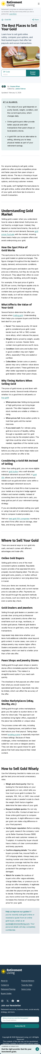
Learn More (13, 14)
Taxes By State (26, 985)
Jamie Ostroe (20, 89)
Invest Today (32, 73)
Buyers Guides (6, 993)
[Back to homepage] (2, 20)
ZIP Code (6, 72)
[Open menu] (38, 3)
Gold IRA (8, 20)
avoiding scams (14, 734)
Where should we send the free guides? (15, 1018)
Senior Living (26, 989)
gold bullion (13, 471)
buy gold (5, 398)
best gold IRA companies (19, 518)
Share (36, 20)
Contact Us (5, 985)
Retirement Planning (8, 989)
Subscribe (19, 1026)
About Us (4, 981)
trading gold (18, 315)
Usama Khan (15, 86)
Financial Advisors (27, 981)
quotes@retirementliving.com (18, 924)
